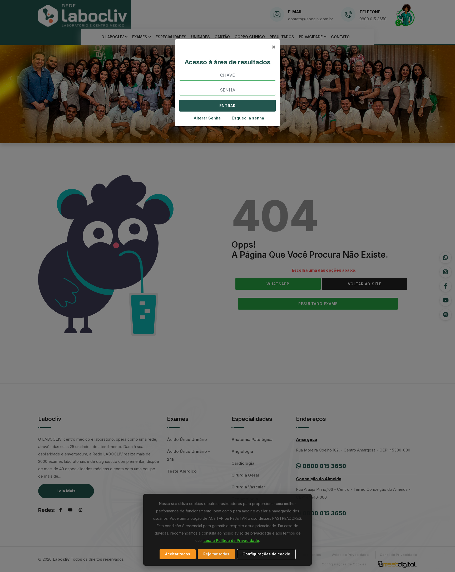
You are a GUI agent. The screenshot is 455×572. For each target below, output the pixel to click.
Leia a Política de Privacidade (231, 540)
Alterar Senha (207, 118)
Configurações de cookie (266, 554)
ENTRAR (227, 105)
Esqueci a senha (248, 118)
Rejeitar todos (216, 554)
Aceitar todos (177, 554)
